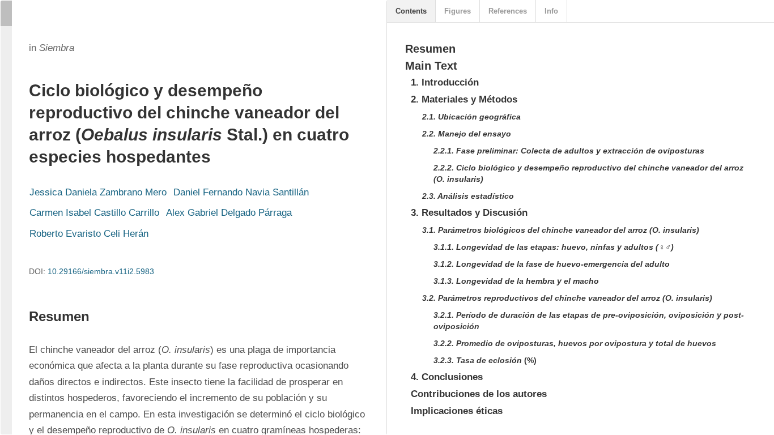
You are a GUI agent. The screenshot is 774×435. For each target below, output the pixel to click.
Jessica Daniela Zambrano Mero (98, 192)
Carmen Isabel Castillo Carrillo (94, 212)
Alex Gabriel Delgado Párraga (229, 212)
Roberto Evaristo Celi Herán (88, 233)
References (507, 11)
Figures (457, 11)
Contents (411, 11)
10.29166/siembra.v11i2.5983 (101, 271)
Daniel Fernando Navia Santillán (241, 192)
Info (551, 11)
